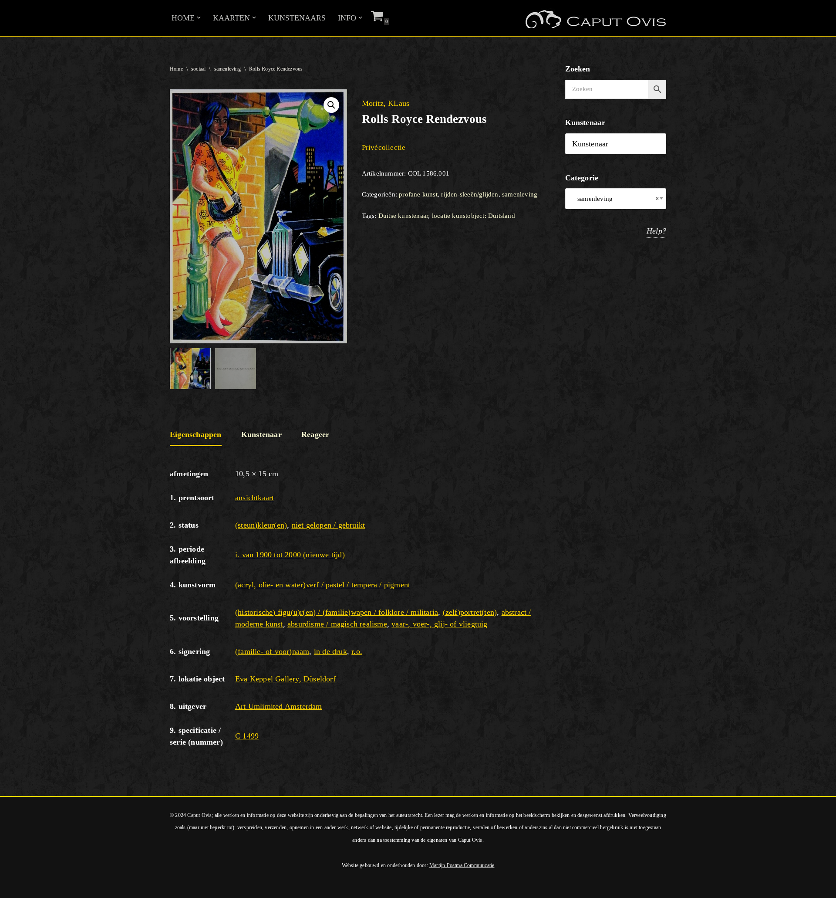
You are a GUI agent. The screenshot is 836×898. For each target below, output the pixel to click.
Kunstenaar (261, 434)
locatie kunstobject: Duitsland (473, 215)
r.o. (356, 651)
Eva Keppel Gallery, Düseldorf (285, 678)
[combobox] (616, 198)
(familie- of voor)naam (272, 651)
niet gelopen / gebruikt (328, 525)
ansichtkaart (254, 497)
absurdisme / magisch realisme (337, 624)
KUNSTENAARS (297, 18)
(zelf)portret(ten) (470, 612)
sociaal (198, 69)
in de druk (330, 651)
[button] (199, 18)
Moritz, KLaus (386, 103)
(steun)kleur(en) (261, 525)
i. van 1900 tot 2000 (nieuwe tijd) (290, 554)
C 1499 (247, 736)
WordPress (125, 886)
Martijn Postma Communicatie (461, 865)
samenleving (227, 69)
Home (176, 69)
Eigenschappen (196, 434)
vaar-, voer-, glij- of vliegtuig (439, 624)
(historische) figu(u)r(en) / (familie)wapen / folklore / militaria (336, 612)
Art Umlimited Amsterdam (278, 706)
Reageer (315, 434)
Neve (15, 886)
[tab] (196, 435)
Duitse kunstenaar (403, 215)
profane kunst (418, 194)
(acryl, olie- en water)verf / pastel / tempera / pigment (322, 584)
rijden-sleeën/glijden (469, 194)
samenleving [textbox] (616, 198)
